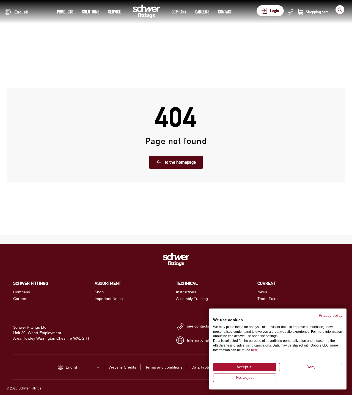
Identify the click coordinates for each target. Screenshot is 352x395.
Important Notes (109, 298)
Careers (202, 12)
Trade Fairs (267, 298)
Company (179, 12)
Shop (99, 292)
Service (114, 12)
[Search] (340, 9)
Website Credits (122, 367)
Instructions (186, 292)
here (254, 350)
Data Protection (204, 367)
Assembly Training (192, 298)
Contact (225, 12)
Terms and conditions (163, 367)
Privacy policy (330, 315)
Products (65, 12)
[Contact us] (290, 11)
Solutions (90, 12)
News (262, 292)
